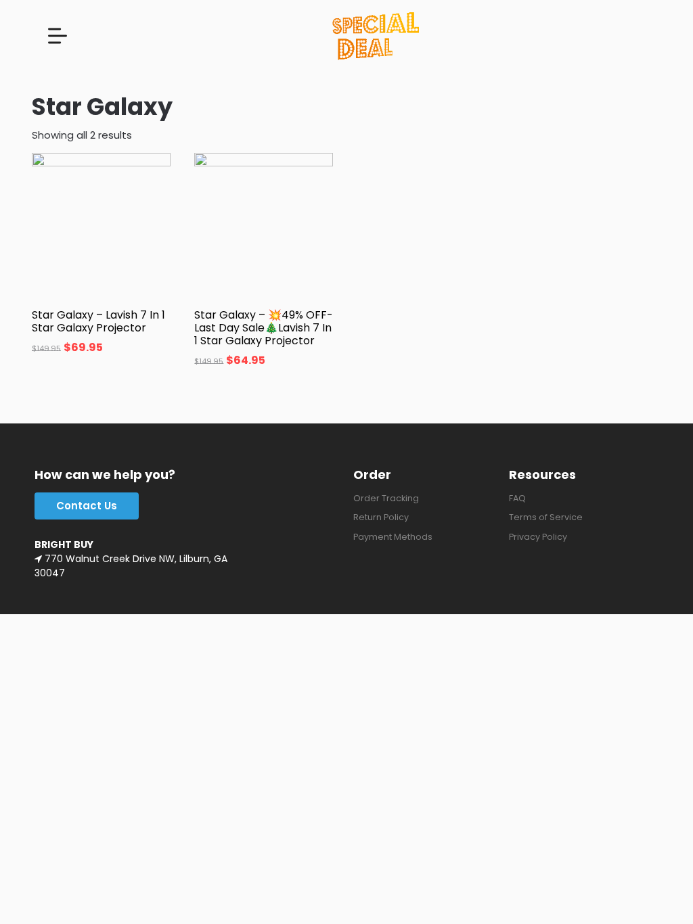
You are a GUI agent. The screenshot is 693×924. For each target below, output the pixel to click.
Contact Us (86, 506)
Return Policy (381, 517)
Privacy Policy (538, 536)
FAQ (517, 498)
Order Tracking (386, 498)
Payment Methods (392, 536)
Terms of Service (546, 517)
